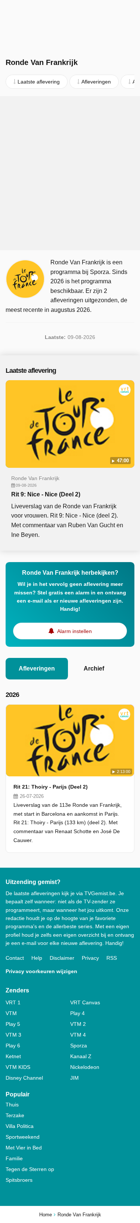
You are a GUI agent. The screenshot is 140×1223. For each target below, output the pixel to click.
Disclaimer (62, 958)
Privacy (90, 958)
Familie (14, 1158)
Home (45, 1214)
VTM (11, 1013)
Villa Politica (20, 1126)
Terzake (15, 1115)
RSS (111, 958)
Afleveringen (37, 668)
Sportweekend (23, 1137)
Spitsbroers (19, 1180)
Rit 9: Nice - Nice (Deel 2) (45, 494)
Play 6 (13, 1045)
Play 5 (13, 1024)
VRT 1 (13, 1002)
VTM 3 (13, 1035)
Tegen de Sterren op (30, 1169)
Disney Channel (24, 1078)
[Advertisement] (70, 173)
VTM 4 (78, 1035)
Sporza (78, 1045)
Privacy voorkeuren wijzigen (41, 971)
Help (36, 958)
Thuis (12, 1105)
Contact (15, 958)
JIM (74, 1078)
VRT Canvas (85, 1002)
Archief (94, 668)
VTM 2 (78, 1024)
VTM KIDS (18, 1067)
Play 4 (77, 1013)
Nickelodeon (84, 1067)
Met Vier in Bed (24, 1148)
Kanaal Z (80, 1056)
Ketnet (13, 1056)
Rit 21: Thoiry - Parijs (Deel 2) (50, 787)
